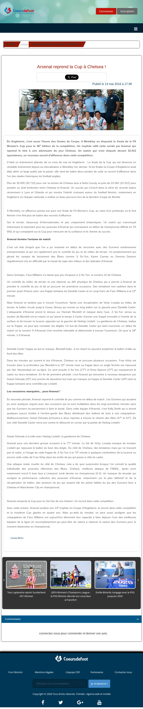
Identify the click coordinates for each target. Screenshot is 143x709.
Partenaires (96, 672)
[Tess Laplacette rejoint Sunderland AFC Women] (26, 574)
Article (10, 44)
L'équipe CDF (73, 672)
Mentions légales (44, 672)
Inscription (127, 11)
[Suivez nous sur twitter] (67, 702)
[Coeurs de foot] (17, 7)
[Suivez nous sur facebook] (50, 702)
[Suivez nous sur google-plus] (87, 702)
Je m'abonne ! (99, 683)
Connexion (106, 11)
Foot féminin (15, 672)
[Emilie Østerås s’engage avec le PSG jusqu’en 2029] (115, 574)
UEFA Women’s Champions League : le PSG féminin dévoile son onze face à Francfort (71, 596)
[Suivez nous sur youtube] (99, 702)
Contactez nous (123, 672)
